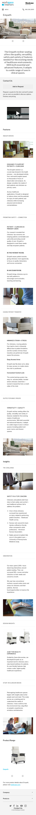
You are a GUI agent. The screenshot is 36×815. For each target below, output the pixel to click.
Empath (5, 769)
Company (6, 792)
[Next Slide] (23, 41)
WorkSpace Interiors (19, 810)
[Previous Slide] (12, 41)
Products (6, 798)
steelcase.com (15, 785)
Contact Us (18, 808)
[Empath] (18, 755)
